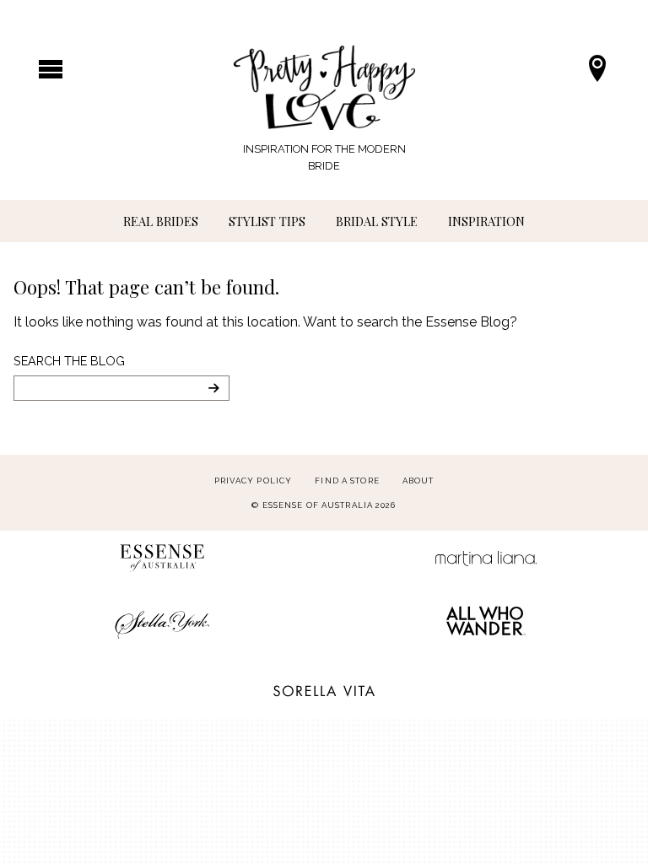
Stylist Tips (267, 221)
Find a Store (347, 480)
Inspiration (486, 221)
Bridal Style (377, 221)
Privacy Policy (253, 480)
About (418, 480)
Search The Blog (69, 361)
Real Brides (160, 221)
